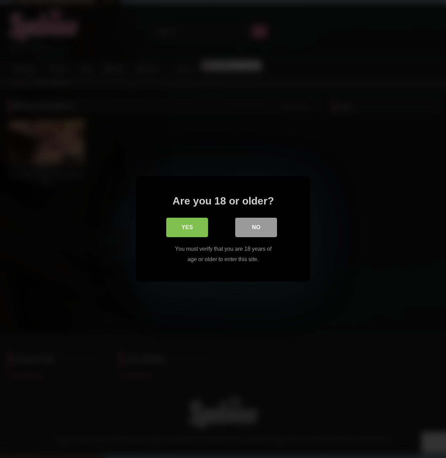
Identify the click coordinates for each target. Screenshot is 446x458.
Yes (187, 227)
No (256, 227)
